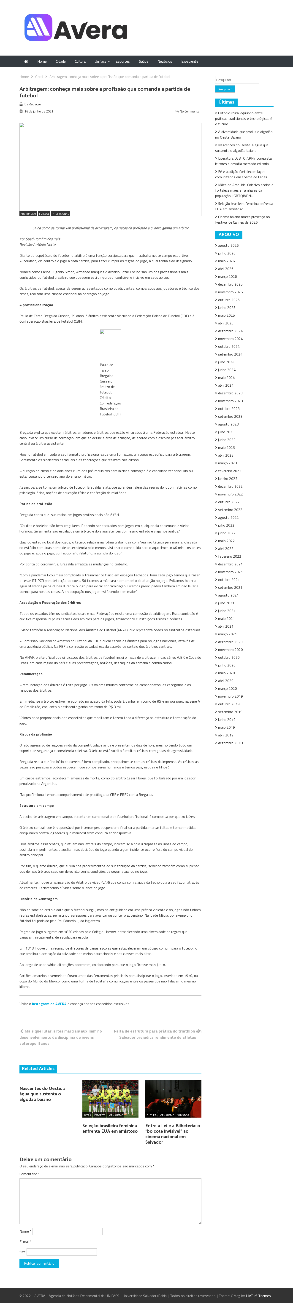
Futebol (44, 214)
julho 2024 (226, 362)
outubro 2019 (229, 704)
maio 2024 (226, 377)
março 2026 (227, 276)
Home (42, 61)
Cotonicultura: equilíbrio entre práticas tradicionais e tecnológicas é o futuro (243, 118)
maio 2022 (226, 540)
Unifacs (100, 61)
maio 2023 (226, 447)
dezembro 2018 (230, 743)
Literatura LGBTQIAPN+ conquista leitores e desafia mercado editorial (243, 160)
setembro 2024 (230, 354)
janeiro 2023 (227, 478)
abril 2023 (225, 455)
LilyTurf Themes (258, 1295)
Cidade (61, 61)
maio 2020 (226, 673)
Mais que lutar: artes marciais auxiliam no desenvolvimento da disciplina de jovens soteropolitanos (60, 1037)
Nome (25, 1231)
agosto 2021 (228, 595)
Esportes (123, 61)
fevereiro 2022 (229, 556)
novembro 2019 (230, 696)
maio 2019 (226, 727)
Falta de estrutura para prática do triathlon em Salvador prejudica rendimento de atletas (157, 1034)
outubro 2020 (229, 657)
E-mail (25, 1241)
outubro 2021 (229, 579)
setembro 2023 (230, 416)
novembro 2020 (230, 649)
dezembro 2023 (230, 393)
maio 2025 (226, 315)
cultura (151, 1115)
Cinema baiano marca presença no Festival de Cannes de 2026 (242, 219)
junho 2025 (227, 307)
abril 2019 (225, 735)
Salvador (183, 1115)
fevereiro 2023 (229, 471)
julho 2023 (226, 432)
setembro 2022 (230, 509)
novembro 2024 (230, 338)
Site (22, 1252)
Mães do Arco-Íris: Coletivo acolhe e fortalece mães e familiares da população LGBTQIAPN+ (244, 190)
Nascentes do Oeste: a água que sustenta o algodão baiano (42, 1094)
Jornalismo (116, 1115)
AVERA (87, 1115)
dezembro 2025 (230, 284)
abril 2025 (225, 323)
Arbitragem (28, 214)
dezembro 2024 (230, 331)
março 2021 (227, 634)
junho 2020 (227, 665)
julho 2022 (226, 525)
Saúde (143, 61)
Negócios (164, 61)
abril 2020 (225, 680)
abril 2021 (225, 626)
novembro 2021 (230, 572)
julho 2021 (226, 603)
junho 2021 (227, 610)
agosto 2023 (228, 424)
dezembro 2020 (230, 642)
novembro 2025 (230, 292)
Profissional (60, 214)
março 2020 (227, 688)
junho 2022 (227, 533)
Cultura (80, 61)
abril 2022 (225, 548)
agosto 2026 (228, 245)
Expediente (189, 61)
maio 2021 (226, 618)
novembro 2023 (230, 401)
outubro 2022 (229, 502)
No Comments (189, 111)
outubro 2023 (229, 408)
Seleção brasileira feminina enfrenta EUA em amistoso (110, 1128)
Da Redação (32, 104)
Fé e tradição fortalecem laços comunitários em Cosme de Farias (241, 174)
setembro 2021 (230, 587)
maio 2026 (226, 261)
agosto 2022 (228, 517)
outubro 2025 (229, 299)
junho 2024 (227, 369)
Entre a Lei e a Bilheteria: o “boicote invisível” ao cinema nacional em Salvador (172, 1134)
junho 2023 (227, 439)
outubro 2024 (229, 346)
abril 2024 (225, 385)
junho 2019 (227, 719)
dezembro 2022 (230, 486)
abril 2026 (225, 268)
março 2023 (227, 463)
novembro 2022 (230, 494)
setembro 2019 (230, 711)
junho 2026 (227, 253)
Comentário (29, 1174)
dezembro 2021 (230, 564)
